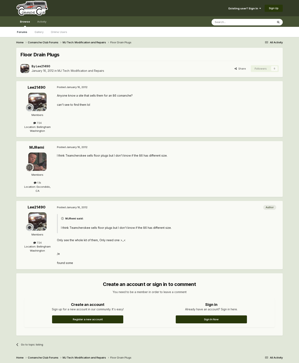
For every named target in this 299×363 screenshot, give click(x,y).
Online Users (59, 32)
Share (241, 68)
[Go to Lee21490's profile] (24, 68)
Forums (22, 32)
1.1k (38, 182)
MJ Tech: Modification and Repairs (81, 70)
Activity (41, 21)
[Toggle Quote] (63, 218)
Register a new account (88, 319)
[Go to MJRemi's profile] (37, 162)
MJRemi (36, 147)
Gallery (39, 32)
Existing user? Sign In (243, 8)
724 (39, 122)
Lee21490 (43, 66)
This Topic (261, 22)
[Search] (278, 22)
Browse (25, 21)
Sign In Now (211, 319)
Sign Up (273, 8)
